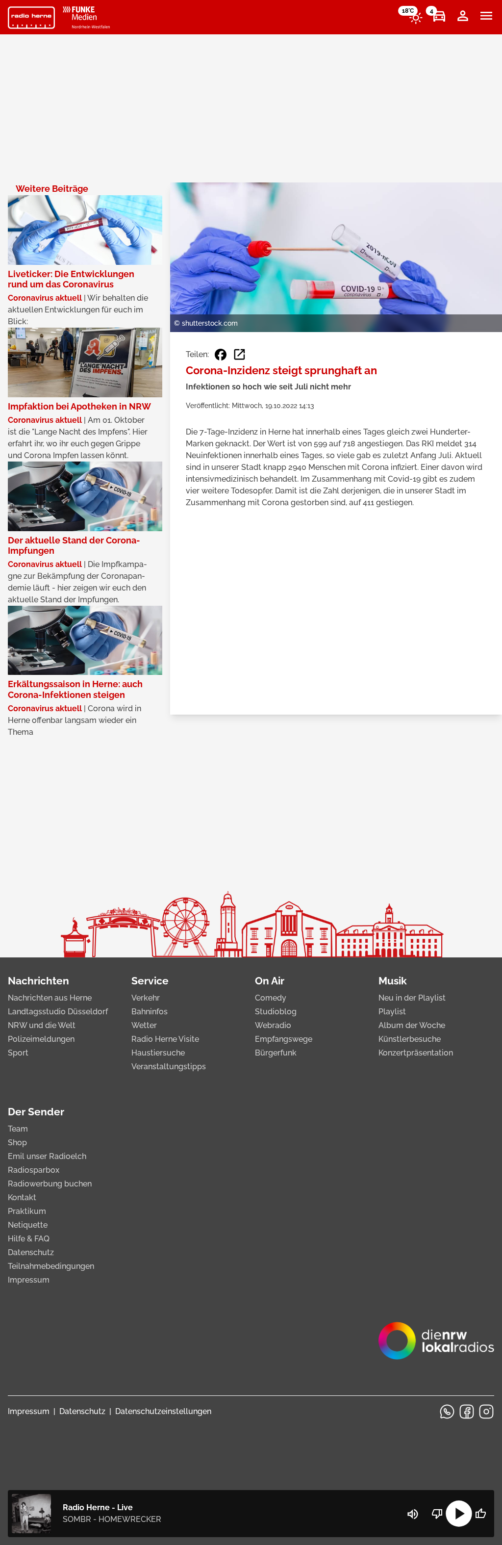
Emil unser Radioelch (47, 1156)
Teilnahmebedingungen (51, 1266)
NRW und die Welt (41, 1025)
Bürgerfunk (276, 1052)
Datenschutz (31, 1252)
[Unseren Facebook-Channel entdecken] (467, 1411)
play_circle (459, 1513)
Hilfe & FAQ (29, 1238)
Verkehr (145, 998)
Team (18, 1128)
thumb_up (480, 1513)
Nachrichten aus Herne (50, 998)
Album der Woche (411, 1025)
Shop (17, 1142)
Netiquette (28, 1225)
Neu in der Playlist (412, 998)
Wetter (144, 1025)
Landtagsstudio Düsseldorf (58, 1011)
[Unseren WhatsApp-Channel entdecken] (447, 1411)
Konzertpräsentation (415, 1052)
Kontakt (22, 1197)
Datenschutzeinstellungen (163, 1411)
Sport (18, 1052)
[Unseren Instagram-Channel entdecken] (486, 1411)
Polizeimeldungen (41, 1039)
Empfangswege (283, 1039)
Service (150, 981)
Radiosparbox (33, 1170)
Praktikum (27, 1211)
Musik (392, 981)
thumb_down (437, 1513)
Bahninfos (149, 1011)
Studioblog (276, 1011)
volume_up (413, 1514)
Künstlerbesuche (409, 1039)
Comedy (270, 998)
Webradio (273, 1025)
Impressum (29, 1280)
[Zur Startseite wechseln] (31, 17)
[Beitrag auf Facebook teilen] (220, 354)
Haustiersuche (158, 1052)
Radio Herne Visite (165, 1039)
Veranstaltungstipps (168, 1066)
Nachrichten (38, 981)
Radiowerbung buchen (50, 1183)
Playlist (392, 1011)
